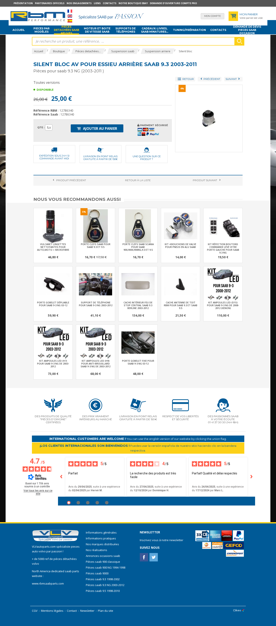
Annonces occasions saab (103, 556)
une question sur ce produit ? (147, 158)
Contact (72, 611)
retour (138, 180)
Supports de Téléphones (125, 30)
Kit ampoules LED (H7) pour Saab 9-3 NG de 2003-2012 (53, 363)
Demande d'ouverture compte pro (173, 3)
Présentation (23, 3)
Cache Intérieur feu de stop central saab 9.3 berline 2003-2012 (138, 305)
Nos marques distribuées (102, 544)
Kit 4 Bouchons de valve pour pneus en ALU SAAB (180, 245)
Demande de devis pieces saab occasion (247, 30)
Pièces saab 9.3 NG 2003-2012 (105, 585)
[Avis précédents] (61, 477)
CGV (35, 611)
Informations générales (101, 532)
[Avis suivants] (252, 477)
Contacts (109, 3)
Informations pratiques (101, 538)
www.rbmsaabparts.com (48, 583)
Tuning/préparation (189, 30)
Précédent (71, 180)
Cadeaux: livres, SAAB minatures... (154, 30)
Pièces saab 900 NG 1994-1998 (105, 567)
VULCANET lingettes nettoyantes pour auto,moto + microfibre (53, 247)
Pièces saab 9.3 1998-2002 (103, 579)
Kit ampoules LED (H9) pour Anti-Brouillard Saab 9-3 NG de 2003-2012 (95, 363)
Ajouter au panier (99, 128)
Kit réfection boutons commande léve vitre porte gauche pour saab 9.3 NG (223, 248)
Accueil (19, 30)
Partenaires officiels (49, 3)
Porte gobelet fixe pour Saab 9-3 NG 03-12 (138, 362)
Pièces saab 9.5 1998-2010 (103, 591)
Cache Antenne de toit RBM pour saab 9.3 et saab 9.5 (180, 305)
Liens (97, 3)
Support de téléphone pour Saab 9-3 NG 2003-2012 (95, 304)
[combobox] (48, 127)
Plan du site (105, 611)
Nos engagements (79, 3)
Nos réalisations (96, 550)
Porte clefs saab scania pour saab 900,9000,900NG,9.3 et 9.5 (138, 247)
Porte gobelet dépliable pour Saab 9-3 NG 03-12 (53, 304)
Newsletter (87, 611)
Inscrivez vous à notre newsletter (161, 540)
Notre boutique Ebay (133, 3)
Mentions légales (52, 611)
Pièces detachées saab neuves (66, 30)
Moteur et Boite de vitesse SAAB (97, 30)
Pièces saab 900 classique (103, 562)
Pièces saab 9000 (97, 573)
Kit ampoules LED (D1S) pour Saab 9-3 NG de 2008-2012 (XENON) (223, 305)
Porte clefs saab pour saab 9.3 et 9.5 (95, 245)
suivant (205, 180)
